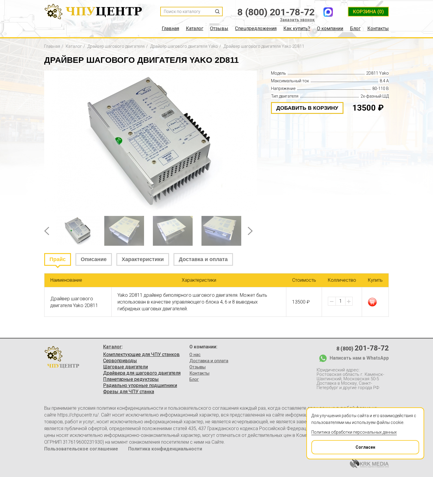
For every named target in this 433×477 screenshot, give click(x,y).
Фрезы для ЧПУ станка (128, 391)
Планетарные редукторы (131, 379)
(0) (368, 11)
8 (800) (362, 348)
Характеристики (143, 259)
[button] (348, 301)
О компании (330, 28)
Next (250, 231)
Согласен (365, 447)
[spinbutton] (341, 301)
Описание (94, 259)
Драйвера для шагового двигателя (142, 373)
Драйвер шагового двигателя (116, 46)
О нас (195, 354)
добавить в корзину (307, 108)
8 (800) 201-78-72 (276, 12)
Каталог (194, 28)
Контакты (378, 28)
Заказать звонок (297, 20)
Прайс (57, 259)
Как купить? (296, 28)
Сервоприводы (120, 360)
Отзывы (219, 28)
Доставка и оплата (203, 259)
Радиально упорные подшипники (140, 385)
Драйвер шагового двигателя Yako (184, 46)
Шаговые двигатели (125, 367)
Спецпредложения (256, 28)
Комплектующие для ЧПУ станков (141, 354)
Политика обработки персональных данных (354, 432)
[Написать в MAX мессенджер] (328, 12)
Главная (170, 28)
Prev (46, 231)
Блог (355, 28)
